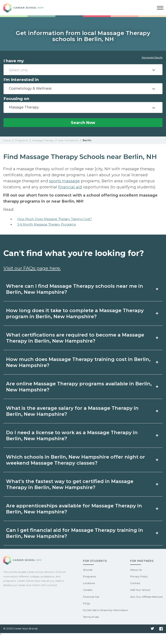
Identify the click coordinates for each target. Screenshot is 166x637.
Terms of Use (91, 616)
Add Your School (140, 589)
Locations (89, 583)
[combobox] (83, 69)
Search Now (83, 122)
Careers (87, 589)
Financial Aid (91, 596)
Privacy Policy (139, 576)
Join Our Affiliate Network (146, 596)
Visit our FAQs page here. (32, 268)
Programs (89, 576)
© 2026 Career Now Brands (20, 628)
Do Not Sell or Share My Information (105, 610)
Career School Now (27, 8)
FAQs (86, 603)
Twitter (152, 629)
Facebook (161, 629)
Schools (87, 569)
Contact (135, 583)
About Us (136, 569)
